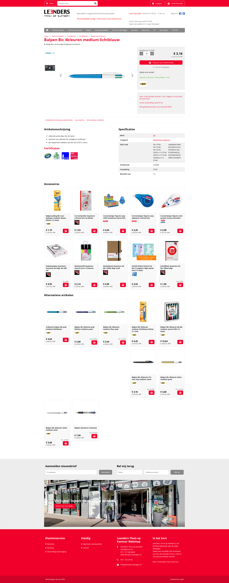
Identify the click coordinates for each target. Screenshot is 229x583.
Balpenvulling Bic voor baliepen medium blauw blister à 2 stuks (56, 218)
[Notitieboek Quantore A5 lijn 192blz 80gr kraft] (114, 250)
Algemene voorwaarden (92, 544)
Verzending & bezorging (56, 551)
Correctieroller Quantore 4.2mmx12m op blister (85, 217)
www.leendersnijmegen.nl (130, 554)
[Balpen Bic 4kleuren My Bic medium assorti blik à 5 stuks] (172, 311)
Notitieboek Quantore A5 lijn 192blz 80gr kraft (113, 267)
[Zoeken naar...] (95, 3)
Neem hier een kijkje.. (65, 506)
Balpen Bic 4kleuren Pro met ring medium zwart (141, 378)
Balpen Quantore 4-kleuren (86, 428)
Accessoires (79, 120)
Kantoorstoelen (58, 30)
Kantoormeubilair (75, 30)
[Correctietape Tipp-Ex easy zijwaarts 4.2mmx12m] (143, 200)
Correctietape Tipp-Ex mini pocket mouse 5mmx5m (171, 217)
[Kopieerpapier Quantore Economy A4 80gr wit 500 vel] (57, 250)
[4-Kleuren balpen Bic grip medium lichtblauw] (57, 311)
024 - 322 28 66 (126, 560)
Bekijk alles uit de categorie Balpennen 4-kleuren (63, 44)
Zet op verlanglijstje (162, 67)
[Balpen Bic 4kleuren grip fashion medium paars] (86, 311)
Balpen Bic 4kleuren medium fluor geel (111, 328)
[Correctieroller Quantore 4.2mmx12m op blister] (86, 200)
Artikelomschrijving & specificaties (59, 120)
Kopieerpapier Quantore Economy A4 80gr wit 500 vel (56, 268)
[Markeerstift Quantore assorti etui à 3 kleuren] (86, 250)
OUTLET (175, 30)
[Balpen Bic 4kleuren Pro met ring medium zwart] (143, 361)
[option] (50, 53)
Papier (88, 30)
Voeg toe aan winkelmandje (163, 63)
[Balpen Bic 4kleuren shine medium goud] (172, 361)
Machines (145, 30)
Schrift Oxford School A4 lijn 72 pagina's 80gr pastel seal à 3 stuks (143, 268)
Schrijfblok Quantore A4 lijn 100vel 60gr (170, 267)
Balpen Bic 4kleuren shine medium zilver (56, 429)
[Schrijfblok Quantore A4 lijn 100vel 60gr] (172, 250)
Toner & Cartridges (119, 30)
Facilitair (134, 30)
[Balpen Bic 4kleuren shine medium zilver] (57, 412)
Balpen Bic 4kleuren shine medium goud (171, 378)
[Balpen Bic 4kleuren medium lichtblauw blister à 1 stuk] (143, 311)
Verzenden (164, 30)
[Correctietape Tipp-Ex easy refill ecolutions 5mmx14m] (114, 200)
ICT (154, 30)
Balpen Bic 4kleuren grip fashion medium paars (84, 328)
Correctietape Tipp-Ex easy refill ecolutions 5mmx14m (114, 217)
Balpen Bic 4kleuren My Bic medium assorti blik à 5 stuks (171, 329)
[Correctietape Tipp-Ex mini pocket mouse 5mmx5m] (172, 200)
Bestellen (51, 544)
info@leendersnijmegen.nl (131, 565)
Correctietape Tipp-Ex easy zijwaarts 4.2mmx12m (143, 217)
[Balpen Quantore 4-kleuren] (86, 412)
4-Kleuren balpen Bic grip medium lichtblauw (56, 328)
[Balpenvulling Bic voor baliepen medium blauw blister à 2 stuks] (57, 200)
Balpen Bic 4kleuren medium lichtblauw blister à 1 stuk (143, 329)
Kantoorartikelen (101, 30)
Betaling (50, 548)
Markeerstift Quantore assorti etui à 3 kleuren (84, 267)
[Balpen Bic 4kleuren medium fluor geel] (114, 311)
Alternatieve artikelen (95, 120)
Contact (86, 548)
